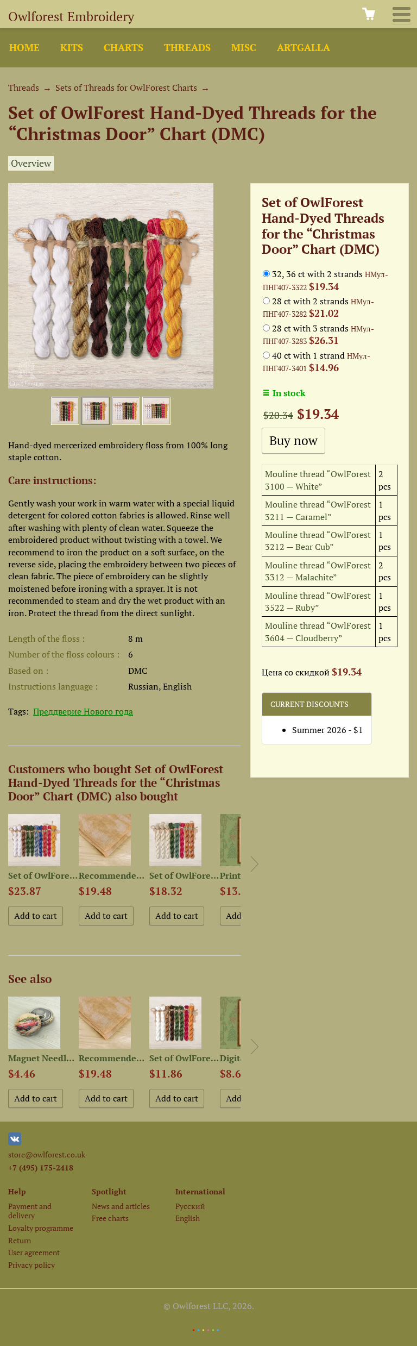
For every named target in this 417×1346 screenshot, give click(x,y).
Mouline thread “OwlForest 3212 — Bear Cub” (318, 541)
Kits (71, 47)
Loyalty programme (40, 1228)
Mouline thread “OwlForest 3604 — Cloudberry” (318, 631)
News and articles (121, 1206)
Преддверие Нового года (83, 711)
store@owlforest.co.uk (46, 1154)
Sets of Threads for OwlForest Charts (126, 87)
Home (24, 47)
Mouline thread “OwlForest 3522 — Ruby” (318, 601)
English (187, 1218)
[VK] (14, 1142)
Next (255, 864)
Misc (243, 47)
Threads (187, 47)
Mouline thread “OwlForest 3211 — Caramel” (318, 510)
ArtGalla (303, 47)
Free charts (110, 1218)
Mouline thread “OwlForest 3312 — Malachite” (318, 571)
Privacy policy (31, 1265)
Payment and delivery (30, 1210)
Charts (123, 47)
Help (17, 1191)
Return (19, 1240)
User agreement (34, 1252)
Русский (190, 1206)
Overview (31, 163)
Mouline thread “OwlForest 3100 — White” (318, 480)
